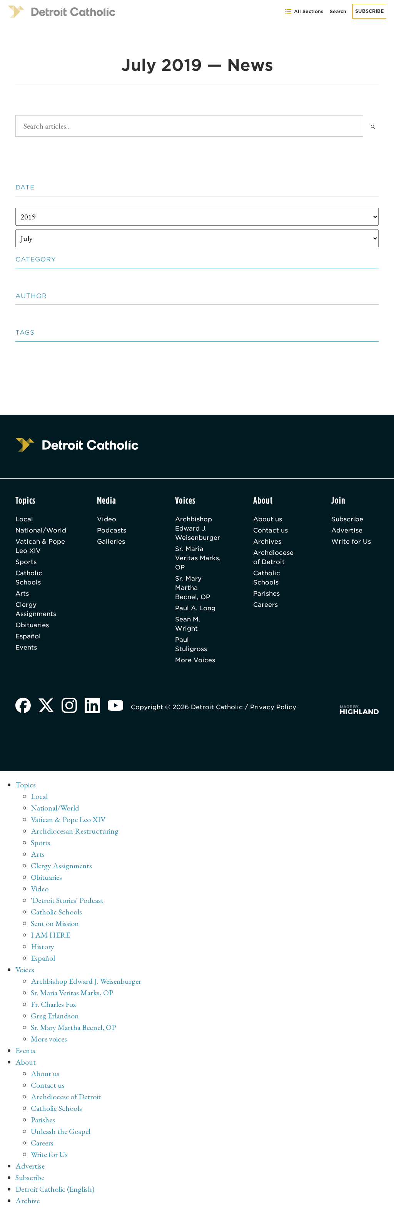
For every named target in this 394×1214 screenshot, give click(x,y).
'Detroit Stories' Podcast (67, 900)
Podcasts (111, 530)
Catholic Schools (28, 577)
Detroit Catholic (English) (54, 1189)
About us (267, 519)
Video (106, 519)
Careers (265, 604)
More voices (49, 1039)
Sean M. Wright (187, 624)
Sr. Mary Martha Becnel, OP (192, 588)
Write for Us (351, 541)
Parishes (266, 593)
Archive (27, 1201)
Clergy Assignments (35, 609)
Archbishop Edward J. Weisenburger (197, 528)
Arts (22, 593)
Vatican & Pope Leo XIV (40, 546)
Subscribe (369, 11)
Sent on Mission (55, 923)
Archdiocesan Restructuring (75, 831)
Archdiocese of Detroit (273, 557)
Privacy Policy (273, 707)
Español (28, 636)
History (42, 946)
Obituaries (32, 625)
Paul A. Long (195, 608)
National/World (40, 530)
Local (24, 519)
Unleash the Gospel (60, 1131)
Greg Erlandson (55, 1016)
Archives (267, 541)
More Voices (195, 660)
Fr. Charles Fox (53, 1004)
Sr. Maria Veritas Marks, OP (197, 558)
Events (26, 647)
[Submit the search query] (373, 126)
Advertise (346, 530)
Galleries (111, 541)
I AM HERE (50, 935)
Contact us (270, 530)
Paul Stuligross (191, 644)
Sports (26, 562)
